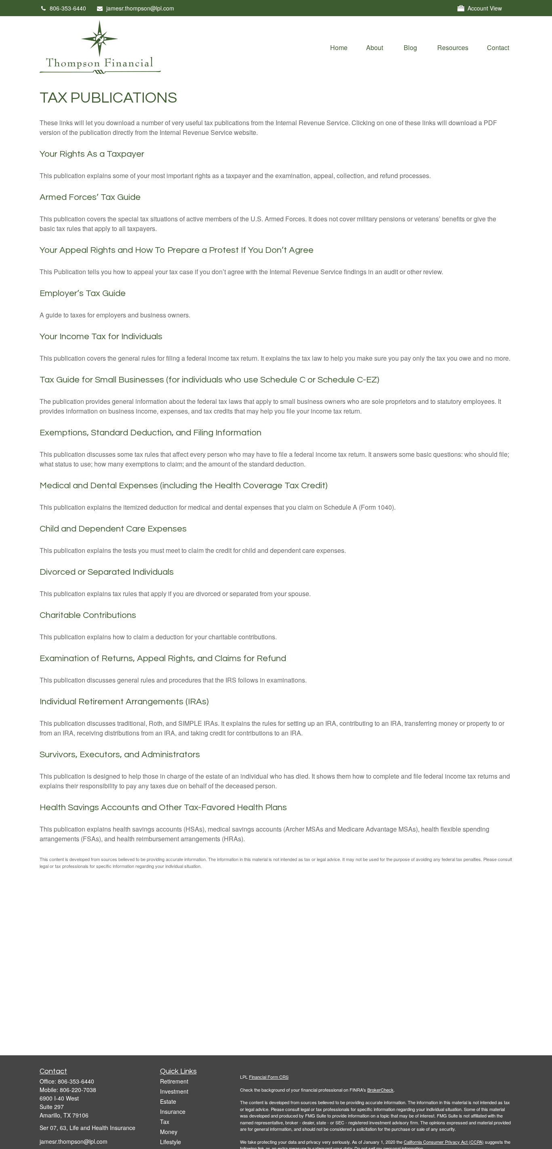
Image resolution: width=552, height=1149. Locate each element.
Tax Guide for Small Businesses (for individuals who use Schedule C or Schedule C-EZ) (209, 379)
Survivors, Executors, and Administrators (120, 754)
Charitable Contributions (88, 615)
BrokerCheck (380, 1089)
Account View (485, 8)
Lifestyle (170, 1142)
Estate (168, 1101)
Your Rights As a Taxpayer (92, 154)
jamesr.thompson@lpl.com (140, 8)
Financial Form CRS (269, 1076)
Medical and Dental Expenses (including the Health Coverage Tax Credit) (183, 485)
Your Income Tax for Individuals (101, 336)
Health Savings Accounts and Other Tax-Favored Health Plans (163, 807)
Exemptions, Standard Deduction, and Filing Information (150, 432)
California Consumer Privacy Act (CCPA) (444, 1141)
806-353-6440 (68, 8)
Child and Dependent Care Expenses (113, 529)
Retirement (174, 1081)
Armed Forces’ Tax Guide (90, 197)
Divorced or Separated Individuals (107, 572)
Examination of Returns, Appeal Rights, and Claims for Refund (163, 658)
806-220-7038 (78, 1090)
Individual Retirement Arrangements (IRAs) (124, 701)
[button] (339, 47)
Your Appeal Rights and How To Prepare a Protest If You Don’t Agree (177, 250)
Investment (174, 1091)
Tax (164, 1121)
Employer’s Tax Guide (83, 293)
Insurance (172, 1111)
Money (168, 1132)
